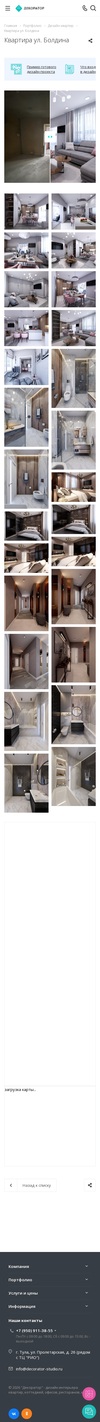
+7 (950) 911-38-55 (34, 1330)
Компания (19, 1266)
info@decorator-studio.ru (39, 1368)
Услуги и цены (23, 1293)
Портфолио (20, 1279)
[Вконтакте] (14, 1413)
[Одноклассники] (26, 1413)
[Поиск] (93, 8)
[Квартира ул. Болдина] (26, 211)
